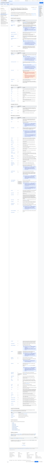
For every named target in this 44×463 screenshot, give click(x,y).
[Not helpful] (36, 7)
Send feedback (23, 445)
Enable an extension (33, 13)
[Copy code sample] (35, 437)
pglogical (12, 363)
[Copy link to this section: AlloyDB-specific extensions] (21, 18)
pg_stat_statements (13, 210)
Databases (17, 7)
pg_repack (12, 201)
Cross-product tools (17, 0)
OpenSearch (31, 62)
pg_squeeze (12, 204)
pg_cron (12, 172)
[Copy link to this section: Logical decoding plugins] (20, 408)
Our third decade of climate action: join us (26, 460)
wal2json (12, 417)
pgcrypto (12, 357)
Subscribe (36, 461)
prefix (12, 384)
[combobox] (28, 0)
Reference (25, 7)
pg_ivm (12, 190)
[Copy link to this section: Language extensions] (18, 104)
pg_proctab (12, 199)
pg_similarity (12, 203)
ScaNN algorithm (25, 22)
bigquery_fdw (12, 54)
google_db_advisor (13, 32)
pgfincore (12, 358)
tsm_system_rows (13, 399)
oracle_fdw (12, 70)
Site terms (16, 460)
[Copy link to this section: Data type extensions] (18, 85)
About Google (10, 460)
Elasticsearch (34, 62)
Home (11, 7)
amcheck (12, 119)
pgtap (11, 377)
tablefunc (12, 394)
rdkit (11, 385)
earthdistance (13, 148)
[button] (4, 8)
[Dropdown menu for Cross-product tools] (20, 1)
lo (11, 97)
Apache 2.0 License (12, 448)
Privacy (13, 460)
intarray (12, 156)
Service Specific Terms (27, 43)
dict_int (12, 146)
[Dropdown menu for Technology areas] (13, 1)
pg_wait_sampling (13, 345)
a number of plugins (28, 365)
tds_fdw (12, 81)
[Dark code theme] (34, 437)
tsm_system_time (13, 401)
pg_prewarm (12, 194)
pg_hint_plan (12, 181)
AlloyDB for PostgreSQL (5, 2)
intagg (12, 155)
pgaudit (12, 351)
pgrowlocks (12, 372)
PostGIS (12, 380)
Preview (26, 37)
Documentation (14, 7)
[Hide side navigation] (7, 461)
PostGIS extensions (27, 383)
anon (11, 121)
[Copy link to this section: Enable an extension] (18, 432)
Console (34, 0)
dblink (12, 144)
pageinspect (12, 162)
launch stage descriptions (31, 44)
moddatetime (12, 158)
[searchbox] (4, 6)
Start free (41, 2)
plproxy (12, 110)
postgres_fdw (12, 79)
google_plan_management (12, 36)
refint (12, 387)
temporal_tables (13, 397)
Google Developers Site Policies (21, 448)
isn (11, 95)
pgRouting (12, 373)
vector (12, 46)
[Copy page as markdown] (13, 10)
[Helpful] (35, 7)
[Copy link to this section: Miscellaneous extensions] (20, 115)
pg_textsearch (13, 212)
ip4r (11, 93)
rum (11, 389)
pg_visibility (12, 343)
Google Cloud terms (20, 460)
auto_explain (12, 127)
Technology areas (10, 0)
